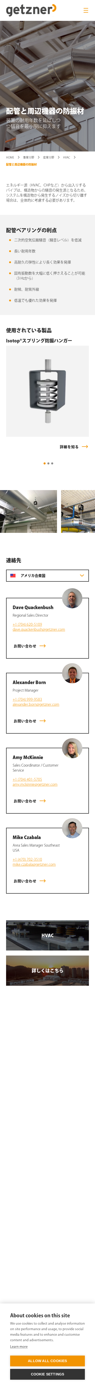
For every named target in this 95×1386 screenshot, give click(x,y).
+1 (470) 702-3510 (27, 859)
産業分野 (48, 157)
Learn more (19, 1346)
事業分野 (28, 157)
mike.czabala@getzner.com (34, 864)
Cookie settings (47, 1374)
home (10, 157)
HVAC (66, 157)
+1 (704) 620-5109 (27, 624)
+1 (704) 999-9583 (27, 699)
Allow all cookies (47, 1361)
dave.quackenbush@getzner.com (39, 629)
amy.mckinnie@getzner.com (35, 784)
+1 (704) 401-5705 (27, 779)
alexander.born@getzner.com (36, 704)
